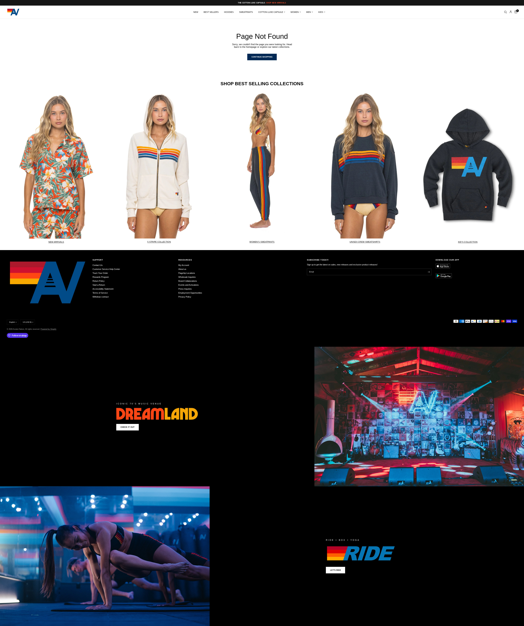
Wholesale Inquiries (187, 277)
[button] (127, 427)
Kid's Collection (468, 242)
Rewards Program (101, 277)
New (195, 12)
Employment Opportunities (190, 293)
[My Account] (510, 12)
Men (308, 12)
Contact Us (98, 265)
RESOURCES (185, 260)
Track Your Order (100, 273)
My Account (183, 265)
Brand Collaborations (187, 281)
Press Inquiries (185, 289)
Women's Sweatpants (261, 242)
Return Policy (99, 281)
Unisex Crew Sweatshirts (365, 242)
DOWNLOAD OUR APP (447, 260)
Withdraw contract (101, 297)
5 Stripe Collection (159, 242)
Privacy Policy (184, 297)
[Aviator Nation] (262, 416)
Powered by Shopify (48, 329)
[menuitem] (196, 12)
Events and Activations (188, 285)
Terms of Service (100, 293)
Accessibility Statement (103, 289)
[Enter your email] (428, 272)
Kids (320, 12)
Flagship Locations (186, 273)
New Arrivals (56, 242)
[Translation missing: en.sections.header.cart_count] (515, 12)
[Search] (505, 12)
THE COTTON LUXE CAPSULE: (262, 3)
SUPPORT (98, 260)
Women (295, 12)
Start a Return (99, 285)
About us (182, 269)
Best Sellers (211, 12)
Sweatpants (246, 12)
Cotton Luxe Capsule (270, 12)
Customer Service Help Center (106, 269)
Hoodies (229, 12)
